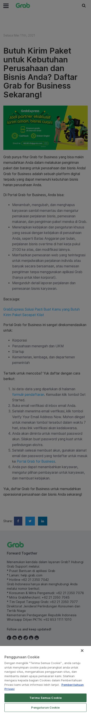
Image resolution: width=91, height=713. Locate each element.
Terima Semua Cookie (45, 697)
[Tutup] (82, 650)
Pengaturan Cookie (45, 707)
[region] (45, 679)
